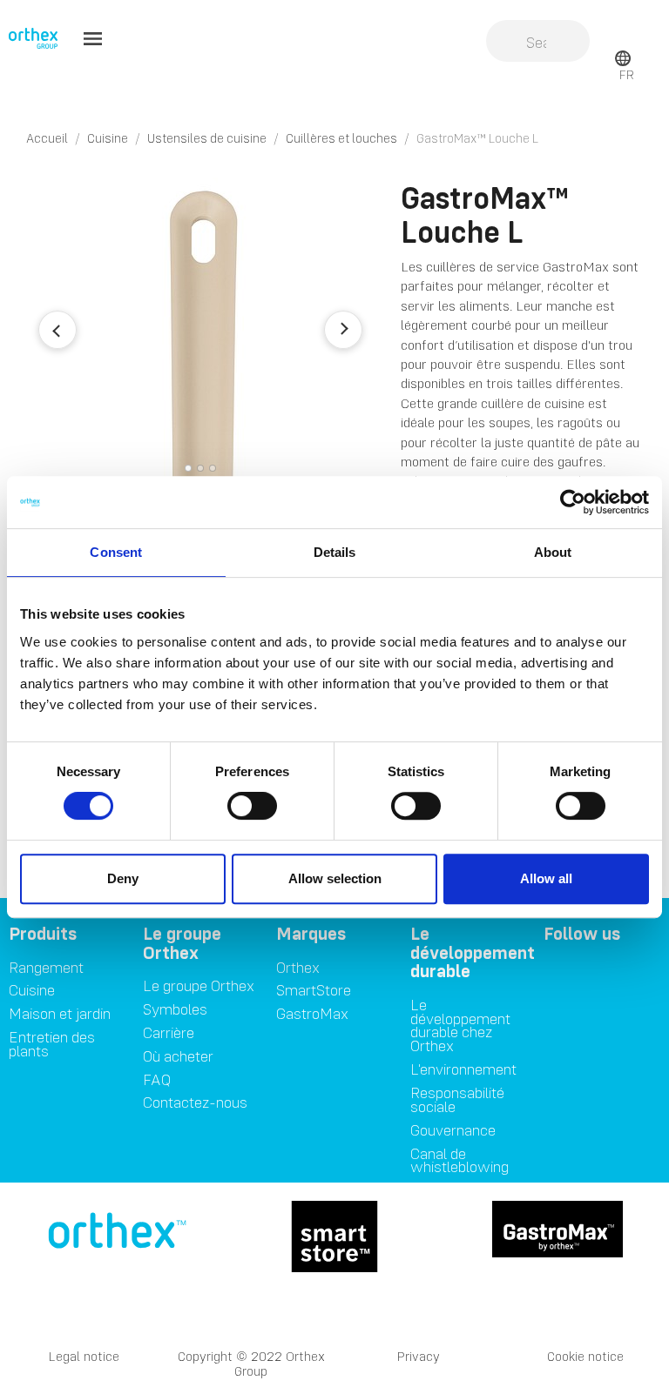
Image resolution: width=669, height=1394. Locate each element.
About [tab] (553, 552)
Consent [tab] (116, 552)
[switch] (252, 806)
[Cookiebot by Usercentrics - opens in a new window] (573, 502)
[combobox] (538, 42)
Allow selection (335, 878)
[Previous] (57, 330)
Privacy (418, 1356)
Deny (123, 878)
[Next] (343, 330)
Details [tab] (335, 552)
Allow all (546, 878)
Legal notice (84, 1356)
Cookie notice (585, 1356)
